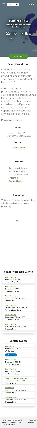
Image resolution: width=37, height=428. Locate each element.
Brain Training (10, 277)
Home (4, 420)
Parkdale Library (18, 168)
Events (31, 4)
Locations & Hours (15, 420)
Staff (20, 422)
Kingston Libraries (32, 421)
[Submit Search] (17, 4)
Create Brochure (8, 424)
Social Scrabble (11, 397)
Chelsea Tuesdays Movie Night (17, 378)
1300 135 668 (18, 147)
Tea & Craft (9, 346)
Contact (13, 422)
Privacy (5, 422)
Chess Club (9, 388)
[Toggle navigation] (3, 4)
